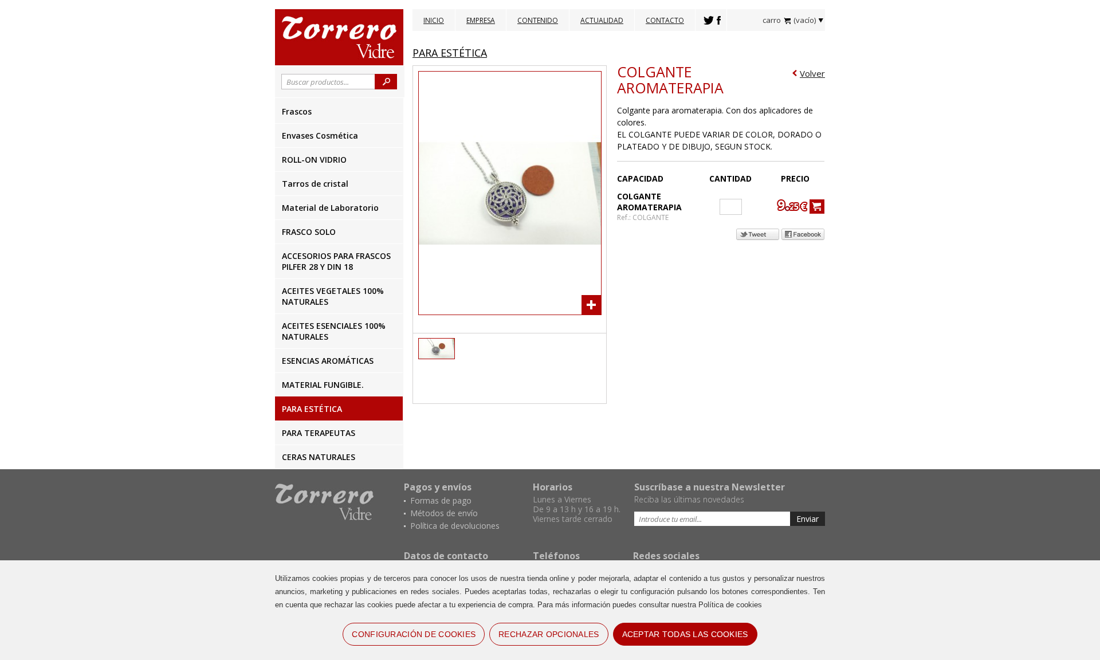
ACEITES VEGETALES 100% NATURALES (333, 296)
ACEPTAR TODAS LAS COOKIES (685, 634)
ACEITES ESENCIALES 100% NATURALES (334, 331)
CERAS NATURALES (318, 456)
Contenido (537, 20)
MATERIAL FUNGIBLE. (323, 384)
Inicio (433, 20)
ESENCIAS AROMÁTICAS (328, 360)
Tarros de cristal (315, 183)
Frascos (297, 111)
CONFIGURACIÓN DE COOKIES (414, 634)
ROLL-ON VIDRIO (314, 159)
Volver (812, 73)
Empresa (480, 20)
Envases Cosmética (320, 135)
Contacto (665, 20)
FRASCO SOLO (309, 231)
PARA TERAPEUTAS (318, 432)
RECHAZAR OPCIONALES (548, 634)
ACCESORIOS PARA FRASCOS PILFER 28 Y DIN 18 (336, 261)
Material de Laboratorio (330, 207)
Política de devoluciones (455, 525)
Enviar (807, 518)
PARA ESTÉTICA (312, 408)
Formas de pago (441, 500)
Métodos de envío (444, 513)
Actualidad (601, 20)
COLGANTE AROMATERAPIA (670, 79)
